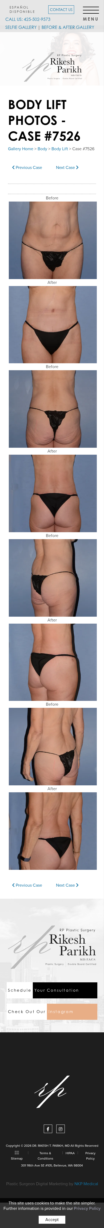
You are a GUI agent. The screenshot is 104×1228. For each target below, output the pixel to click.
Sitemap (17, 1158)
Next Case (66, 167)
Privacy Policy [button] (87, 1208)
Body (42, 149)
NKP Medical (86, 1184)
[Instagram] (60, 1129)
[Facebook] (48, 1129)
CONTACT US (61, 9)
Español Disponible (22, 9)
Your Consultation (43, 990)
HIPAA (70, 1153)
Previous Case (28, 167)
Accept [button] (52, 1219)
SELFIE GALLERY (21, 27)
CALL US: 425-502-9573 (27, 19)
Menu (91, 17)
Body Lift (59, 149)
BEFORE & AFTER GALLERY (68, 27)
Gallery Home (20, 149)
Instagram (41, 1011)
